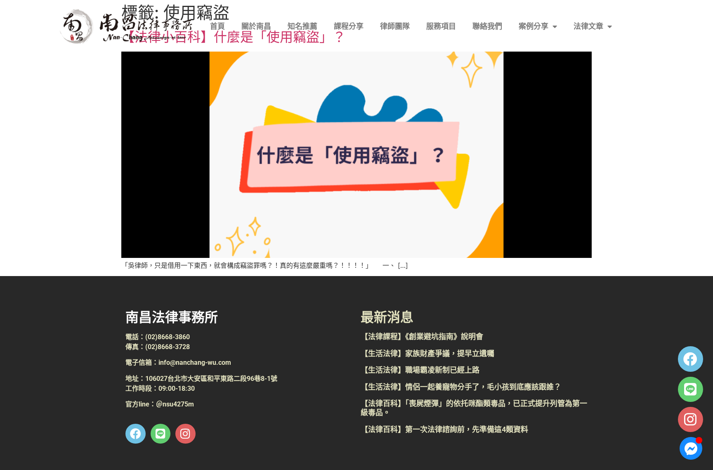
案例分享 (533, 26)
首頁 (217, 26)
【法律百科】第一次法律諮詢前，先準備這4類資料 (444, 429)
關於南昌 (256, 26)
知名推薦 (302, 26)
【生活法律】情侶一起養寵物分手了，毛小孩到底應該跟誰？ (461, 387)
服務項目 (441, 26)
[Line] (690, 389)
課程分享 (349, 26)
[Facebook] (690, 358)
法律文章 (588, 26)
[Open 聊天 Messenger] (691, 448)
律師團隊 (395, 26)
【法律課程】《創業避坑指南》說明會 (422, 336)
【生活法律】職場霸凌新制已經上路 (420, 370)
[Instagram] (690, 419)
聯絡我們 (487, 26)
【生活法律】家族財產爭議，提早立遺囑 (427, 353)
